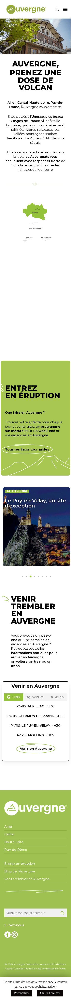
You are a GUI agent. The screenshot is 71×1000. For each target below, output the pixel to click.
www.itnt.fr (47, 964)
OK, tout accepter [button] (50, 993)
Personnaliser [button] (21, 993)
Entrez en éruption (19, 864)
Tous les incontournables (27, 449)
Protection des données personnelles (45, 968)
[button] (65, 9)
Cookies (19, 968)
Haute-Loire (39, 102)
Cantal (22, 102)
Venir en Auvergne (36, 749)
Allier (11, 102)
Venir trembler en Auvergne (26, 879)
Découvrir (32, 337)
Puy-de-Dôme (15, 850)
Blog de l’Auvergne (19, 871)
